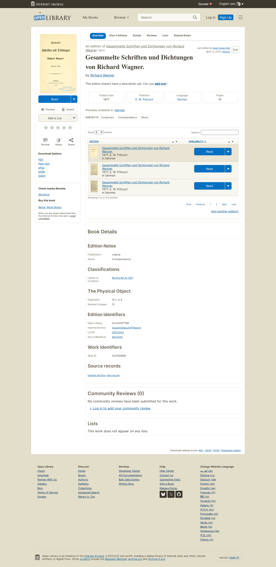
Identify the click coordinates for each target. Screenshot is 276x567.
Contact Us (166, 475)
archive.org (135, 559)
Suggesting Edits (170, 479)
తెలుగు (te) (206, 526)
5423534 (117, 336)
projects (85, 559)
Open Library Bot (221, 48)
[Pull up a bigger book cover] (58, 92)
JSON (208, 450)
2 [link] (216, 204)
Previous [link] (200, 204)
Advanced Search (89, 492)
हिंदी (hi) (204, 496)
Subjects (83, 483)
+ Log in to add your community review (120, 408)
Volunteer (43, 475)
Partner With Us (47, 479)
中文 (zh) (205, 535)
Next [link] (224, 204)
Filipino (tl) (206, 539)
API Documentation (130, 475)
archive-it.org (156, 559)
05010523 (118, 332)
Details (137, 35)
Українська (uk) (209, 531)
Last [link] (234, 204)
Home (81, 470)
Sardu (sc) (206, 522)
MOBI (41, 171)
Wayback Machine (116, 559)
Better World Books (50, 207)
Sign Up (226, 17)
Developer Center (129, 470)
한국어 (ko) (207, 509)
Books (82, 475)
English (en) (207, 483)
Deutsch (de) (208, 479)
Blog (40, 488)
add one (160, 83)
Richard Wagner (102, 75)
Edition (94, 141)
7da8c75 (234, 557)
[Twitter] (171, 494)
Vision (41, 470)
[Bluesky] (163, 494)
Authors (83, 479)
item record (113, 375)
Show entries (100, 132)
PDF (40, 159)
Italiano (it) (206, 505)
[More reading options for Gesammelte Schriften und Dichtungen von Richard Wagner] (74, 118)
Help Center (167, 470)
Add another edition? (225, 211)
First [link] (188, 204)
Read (54, 99)
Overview (97, 35)
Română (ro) (207, 518)
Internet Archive (97, 375)
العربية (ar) (206, 470)
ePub (41, 167)
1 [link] (210, 204)
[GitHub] (178, 494)
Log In (210, 17)
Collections (85, 488)
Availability (197, 141)
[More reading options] (74, 99)
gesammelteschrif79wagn (126, 327)
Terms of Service (47, 492)
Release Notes (168, 488)
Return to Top (86, 496)
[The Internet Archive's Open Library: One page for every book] (52, 17)
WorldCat (44, 194)
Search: (195, 132)
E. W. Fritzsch (144, 99)
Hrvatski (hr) (208, 500)
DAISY (42, 175)
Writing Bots (126, 483)
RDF (201, 450)
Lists (165, 35)
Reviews (152, 35)
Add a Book (167, 483)
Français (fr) (207, 492)
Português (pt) (209, 513)
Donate (205, 4)
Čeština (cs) (207, 475)
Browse (119, 17)
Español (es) (208, 488)
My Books (90, 17)
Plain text (44, 163)
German (182, 99)
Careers (42, 483)
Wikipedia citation (231, 450)
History (226, 51)
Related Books (182, 35)
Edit (235, 49)
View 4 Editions (118, 35)
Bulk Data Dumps (129, 479)
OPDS (216, 450)
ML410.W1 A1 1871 (122, 277)
